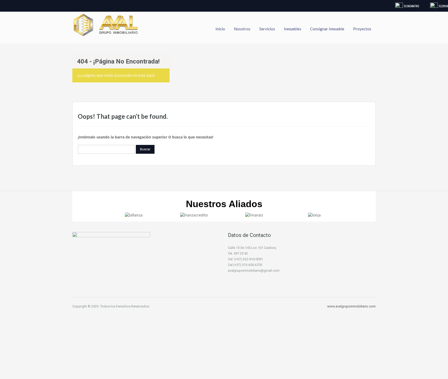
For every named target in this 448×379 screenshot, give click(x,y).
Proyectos (362, 28)
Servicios (267, 28)
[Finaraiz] (254, 214)
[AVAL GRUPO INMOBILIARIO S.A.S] (106, 28)
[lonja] (314, 214)
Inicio (220, 28)
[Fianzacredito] (194, 214)
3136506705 (409, 6)
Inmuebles (292, 28)
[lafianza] (134, 214)
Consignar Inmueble (327, 28)
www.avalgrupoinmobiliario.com (351, 306)
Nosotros (242, 28)
